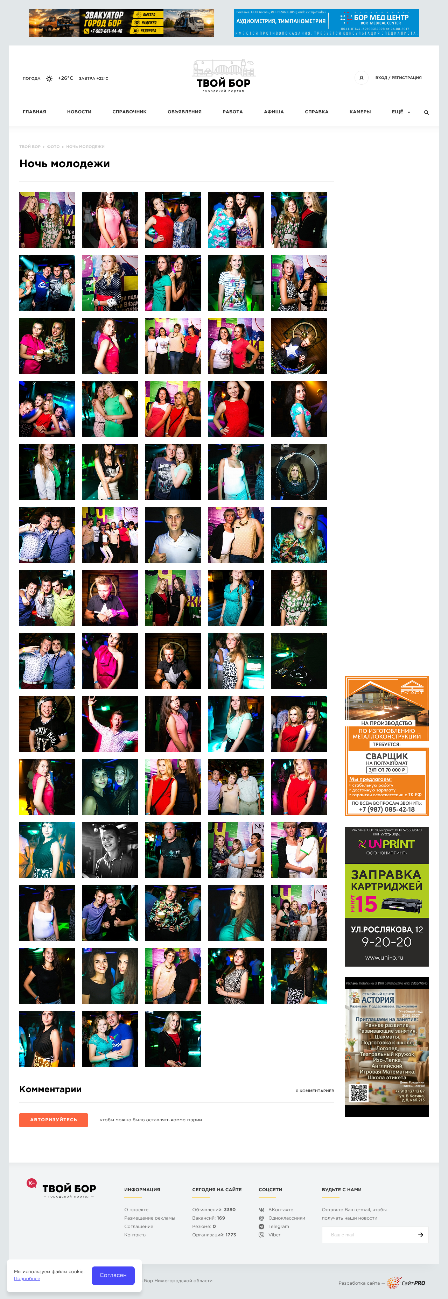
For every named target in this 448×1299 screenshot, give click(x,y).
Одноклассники (286, 1219)
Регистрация (407, 78)
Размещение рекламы (149, 1219)
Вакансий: (208, 1219)
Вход (381, 78)
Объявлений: (214, 1210)
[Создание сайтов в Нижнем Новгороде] (406, 1284)
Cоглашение (138, 1227)
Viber (274, 1235)
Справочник (129, 112)
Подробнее (27, 1279)
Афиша (274, 112)
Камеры (360, 112)
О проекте (136, 1210)
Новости (79, 112)
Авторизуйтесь (53, 1120)
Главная (34, 112)
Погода (32, 78)
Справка (316, 112)
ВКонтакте (280, 1210)
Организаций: (214, 1235)
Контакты (135, 1235)
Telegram (278, 1227)
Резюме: (204, 1227)
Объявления (185, 112)
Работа (233, 112)
